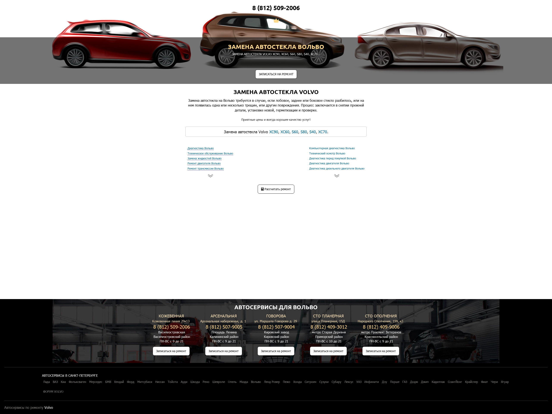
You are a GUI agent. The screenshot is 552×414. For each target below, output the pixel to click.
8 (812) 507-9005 (224, 326)
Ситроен (310, 381)
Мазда (244, 381)
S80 (299, 54)
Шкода (195, 381)
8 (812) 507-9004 (276, 326)
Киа (63, 381)
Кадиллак (438, 381)
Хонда (297, 381)
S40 (306, 54)
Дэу (384, 381)
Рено (206, 381)
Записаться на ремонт (171, 351)
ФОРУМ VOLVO (53, 391)
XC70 (314, 54)
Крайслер (471, 381)
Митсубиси (144, 381)
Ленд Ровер (272, 381)
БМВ (108, 381)
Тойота (173, 381)
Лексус (348, 381)
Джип (425, 381)
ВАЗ (55, 381)
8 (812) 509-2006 (276, 7)
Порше (394, 381)
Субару (336, 381)
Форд (130, 381)
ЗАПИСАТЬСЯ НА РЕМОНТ (276, 74)
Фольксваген (77, 381)
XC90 (276, 54)
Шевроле (218, 381)
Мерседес (95, 381)
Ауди (184, 381)
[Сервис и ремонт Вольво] (276, 21)
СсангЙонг (455, 381)
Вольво (256, 381)
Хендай (119, 381)
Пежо (286, 381)
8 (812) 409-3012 (328, 326)
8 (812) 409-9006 (381, 326)
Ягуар (505, 381)
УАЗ (358, 381)
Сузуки (324, 381)
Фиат (484, 381)
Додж (414, 381)
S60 (292, 54)
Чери (494, 381)
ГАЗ (404, 381)
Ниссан (160, 381)
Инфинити (371, 381)
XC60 (284, 54)
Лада (46, 381)
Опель (232, 381)
